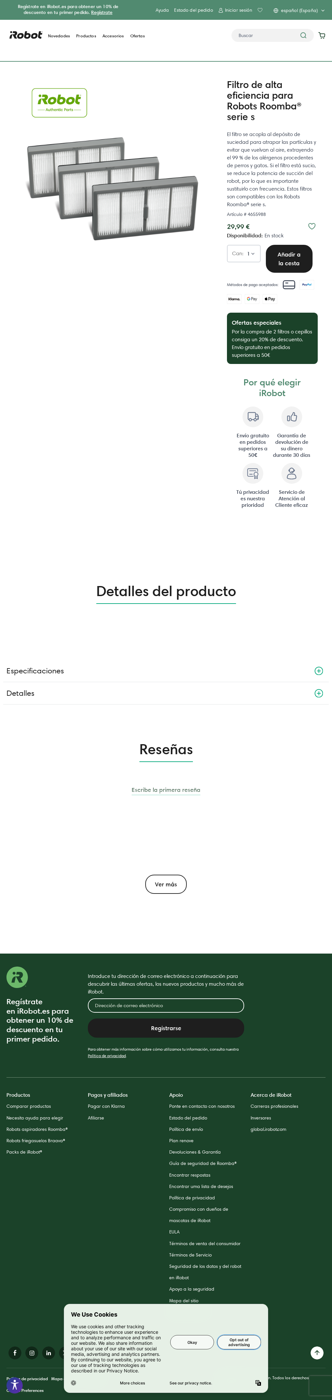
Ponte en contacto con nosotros (202, 1106)
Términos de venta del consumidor (205, 1243)
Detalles (20, 693)
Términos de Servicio (190, 1255)
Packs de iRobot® (24, 1152)
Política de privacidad (107, 1055)
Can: (237, 254)
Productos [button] (86, 35)
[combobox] (272, 35)
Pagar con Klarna (106, 1106)
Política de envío (186, 1129)
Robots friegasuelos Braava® (35, 1141)
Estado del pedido (193, 10)
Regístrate (101, 12)
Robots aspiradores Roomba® (37, 1129)
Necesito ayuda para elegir (34, 1118)
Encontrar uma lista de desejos (201, 1186)
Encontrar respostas (189, 1175)
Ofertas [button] (137, 35)
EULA (174, 1232)
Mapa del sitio (183, 1301)
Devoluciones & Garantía (195, 1152)
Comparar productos (28, 1106)
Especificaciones (35, 670)
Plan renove (181, 1141)
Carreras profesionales (274, 1106)
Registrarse (166, 1028)
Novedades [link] (59, 35)
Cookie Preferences (25, 1390)
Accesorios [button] (113, 35)
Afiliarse (96, 1118)
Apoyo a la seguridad (191, 1289)
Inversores (261, 1118)
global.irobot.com (268, 1129)
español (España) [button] (299, 10)
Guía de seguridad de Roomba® (203, 1163)
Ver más (166, 884)
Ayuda (162, 10)
